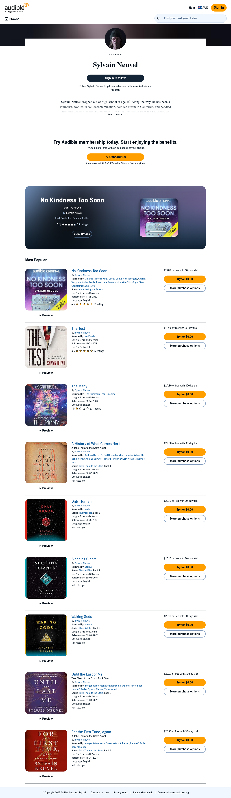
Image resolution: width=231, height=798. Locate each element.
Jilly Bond (125, 685)
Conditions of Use (100, 792)
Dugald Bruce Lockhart (113, 455)
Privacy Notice (121, 792)
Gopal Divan (138, 282)
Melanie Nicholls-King (96, 278)
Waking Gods (81, 617)
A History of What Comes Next (95, 444)
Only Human (81, 501)
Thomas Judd (111, 689)
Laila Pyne (96, 458)
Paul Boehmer (108, 394)
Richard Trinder (111, 458)
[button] (115, 114)
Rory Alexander (79, 747)
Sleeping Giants (84, 559)
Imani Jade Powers (106, 282)
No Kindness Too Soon (89, 271)
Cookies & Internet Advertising (173, 792)
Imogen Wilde (133, 455)
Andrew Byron (92, 455)
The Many (79, 386)
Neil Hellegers (130, 278)
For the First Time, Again (91, 732)
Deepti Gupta (115, 278)
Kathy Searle (88, 282)
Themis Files (85, 512)
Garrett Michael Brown (83, 286)
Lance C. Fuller (79, 689)
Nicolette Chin (124, 282)
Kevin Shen (84, 458)
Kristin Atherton (121, 743)
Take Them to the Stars (91, 466)
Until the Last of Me (87, 674)
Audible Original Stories (91, 289)
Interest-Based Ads (143, 792)
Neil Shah (90, 336)
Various (88, 509)
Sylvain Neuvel (82, 275)
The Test (78, 329)
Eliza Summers (92, 394)
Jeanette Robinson (109, 685)
